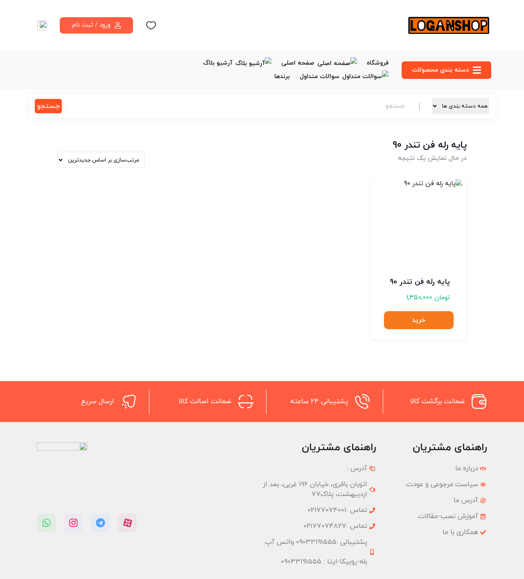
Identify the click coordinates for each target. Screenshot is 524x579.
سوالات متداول (319, 76)
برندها (282, 76)
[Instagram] (73, 523)
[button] (419, 320)
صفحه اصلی (297, 63)
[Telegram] (100, 523)
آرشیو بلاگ (218, 63)
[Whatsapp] (46, 523)
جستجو (48, 106)
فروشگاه (377, 63)
